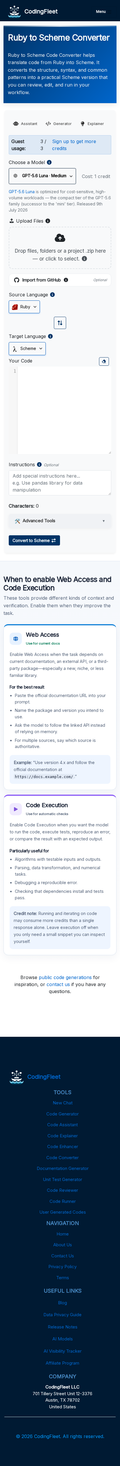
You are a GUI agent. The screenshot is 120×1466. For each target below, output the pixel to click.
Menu (101, 11)
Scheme (27, 348)
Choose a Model (27, 162)
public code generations (65, 977)
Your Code (20, 361)
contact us (58, 984)
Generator (62, 124)
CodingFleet (39, 11)
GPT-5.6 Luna (22, 191)
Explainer (96, 124)
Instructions (22, 464)
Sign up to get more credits (74, 144)
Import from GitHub (64, 280)
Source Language (28, 295)
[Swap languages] (60, 323)
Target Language (27, 336)
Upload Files (33, 221)
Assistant (29, 124)
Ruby (24, 306)
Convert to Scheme (32, 540)
